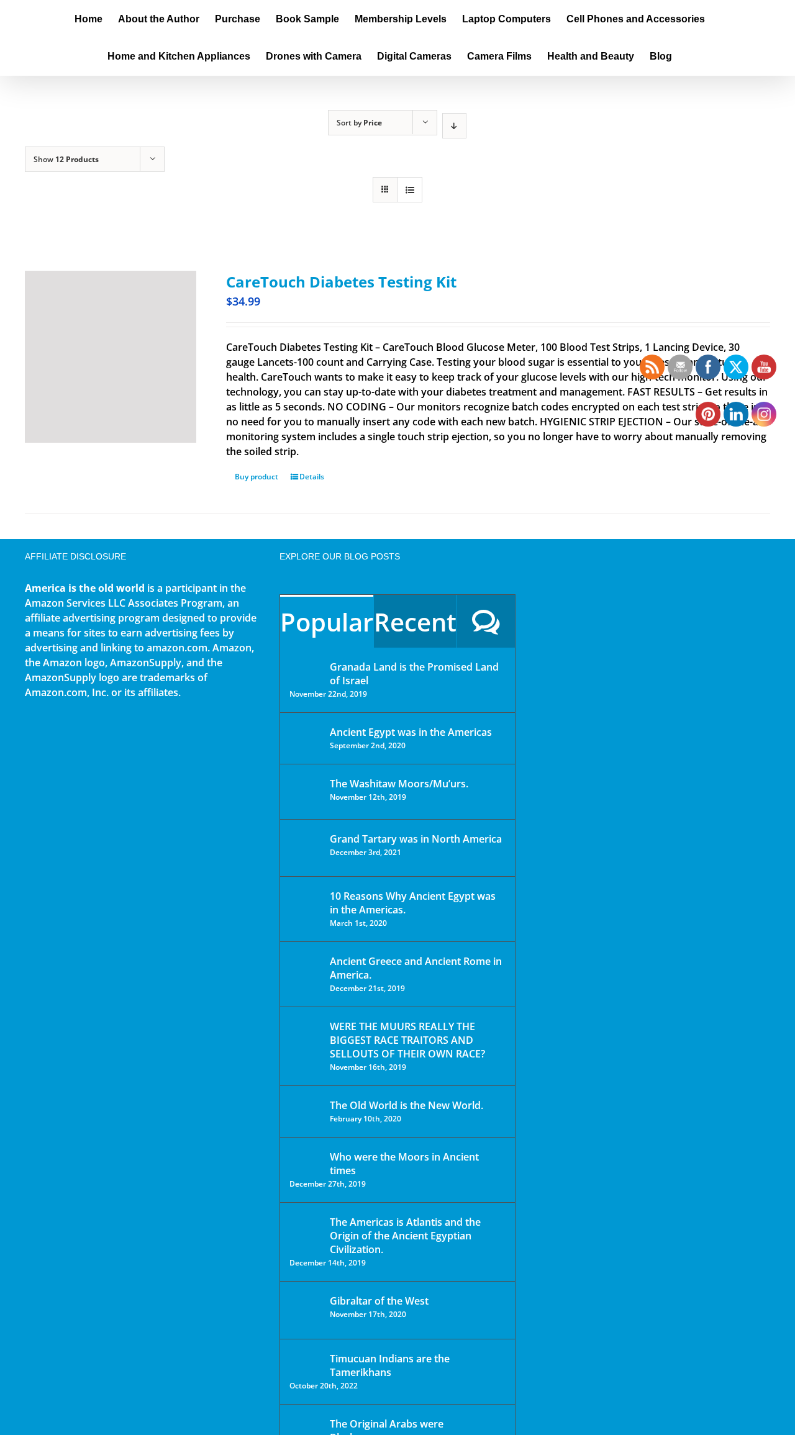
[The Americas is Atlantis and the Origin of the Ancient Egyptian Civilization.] (305, 1231)
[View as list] (410, 190)
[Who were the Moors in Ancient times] (305, 1158)
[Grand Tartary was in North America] (305, 848)
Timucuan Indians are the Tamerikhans (390, 1365)
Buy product (256, 476)
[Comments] (486, 621)
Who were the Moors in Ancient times (404, 1163)
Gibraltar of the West (379, 1301)
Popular (326, 622)
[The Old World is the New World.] (305, 1110)
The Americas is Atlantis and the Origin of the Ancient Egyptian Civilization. (405, 1235)
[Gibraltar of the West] (305, 1310)
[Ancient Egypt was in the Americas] (305, 734)
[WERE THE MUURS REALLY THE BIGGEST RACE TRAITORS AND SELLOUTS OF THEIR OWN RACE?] (305, 1044)
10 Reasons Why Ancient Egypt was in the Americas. (413, 903)
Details (311, 476)
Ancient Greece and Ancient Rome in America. (416, 968)
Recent (415, 622)
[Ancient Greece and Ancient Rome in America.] (305, 970)
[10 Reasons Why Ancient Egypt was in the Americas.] (305, 908)
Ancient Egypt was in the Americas (411, 732)
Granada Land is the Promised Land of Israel (414, 673)
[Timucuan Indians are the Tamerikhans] (305, 1362)
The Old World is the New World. (406, 1105)
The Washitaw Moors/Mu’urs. (399, 783)
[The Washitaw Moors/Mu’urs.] (305, 792)
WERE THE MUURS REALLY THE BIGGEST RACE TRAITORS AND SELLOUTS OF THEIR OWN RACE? (407, 1040)
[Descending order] (454, 125)
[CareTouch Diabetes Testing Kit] (110, 357)
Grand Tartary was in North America (416, 839)
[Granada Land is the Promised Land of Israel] (305, 668)
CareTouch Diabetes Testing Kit (341, 281)
